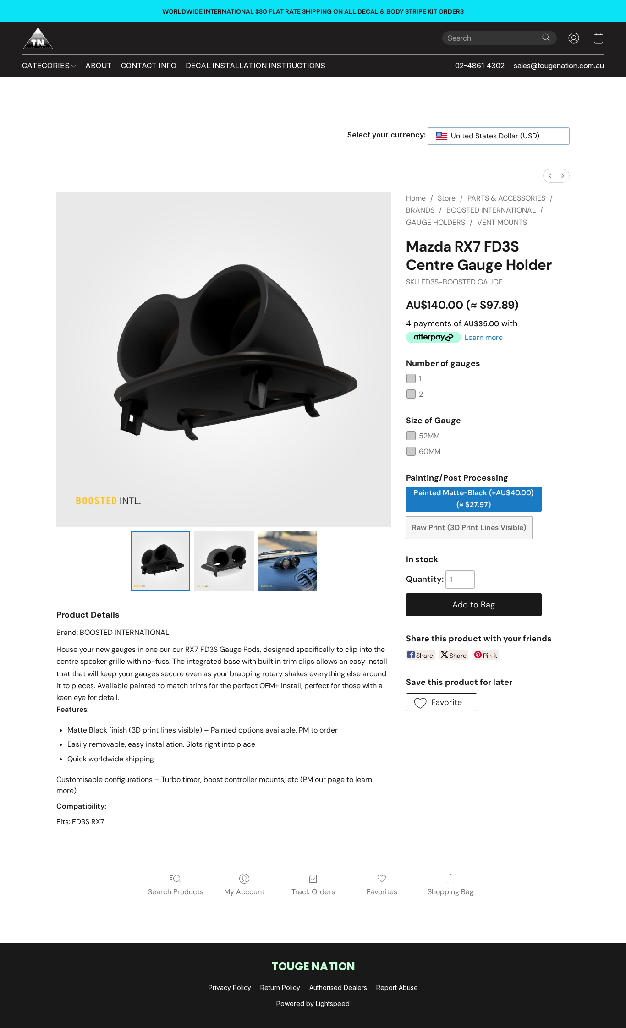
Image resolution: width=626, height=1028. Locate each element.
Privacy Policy (230, 987)
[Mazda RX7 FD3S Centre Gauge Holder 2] (287, 561)
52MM (429, 436)
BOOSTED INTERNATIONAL (491, 210)
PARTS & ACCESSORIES (506, 198)
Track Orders (313, 892)
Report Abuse (397, 987)
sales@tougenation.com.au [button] (559, 65)
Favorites (382, 892)
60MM (429, 451)
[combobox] (499, 136)
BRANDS (420, 210)
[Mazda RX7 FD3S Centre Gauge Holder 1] (223, 561)
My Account (244, 892)
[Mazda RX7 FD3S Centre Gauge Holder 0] (160, 561)
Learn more (484, 337)
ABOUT (98, 65)
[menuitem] (550, 175)
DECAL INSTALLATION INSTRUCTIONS (255, 65)
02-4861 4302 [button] (480, 65)
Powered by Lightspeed (313, 1003)
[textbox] (492, 136)
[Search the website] (546, 37)
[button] (38, 38)
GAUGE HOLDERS (435, 222)
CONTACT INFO (148, 65)
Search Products (175, 892)
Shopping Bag (451, 892)
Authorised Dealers (338, 987)
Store (447, 198)
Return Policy (280, 987)
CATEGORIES (46, 65)
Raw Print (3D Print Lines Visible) (469, 527)
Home (416, 198)
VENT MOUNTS (502, 222)
